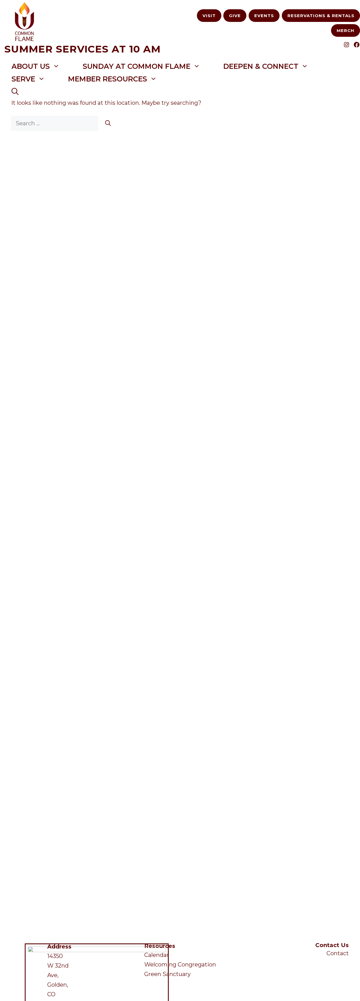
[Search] (108, 123)
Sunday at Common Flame (136, 66)
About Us (31, 66)
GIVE (235, 15)
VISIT (209, 15)
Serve (23, 79)
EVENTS (264, 15)
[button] (15, 91)
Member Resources (107, 79)
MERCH (345, 30)
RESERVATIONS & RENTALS (320, 15)
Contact (338, 953)
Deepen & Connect (260, 66)
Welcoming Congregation (180, 964)
